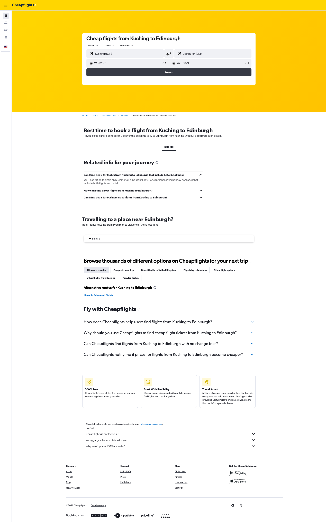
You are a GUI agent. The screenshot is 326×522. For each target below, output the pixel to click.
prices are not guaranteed (151, 424)
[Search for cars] (5, 29)
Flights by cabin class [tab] (195, 270)
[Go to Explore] (5, 37)
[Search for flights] (5, 15)
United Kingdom (109, 115)
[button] (6, 5)
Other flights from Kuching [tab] (101, 278)
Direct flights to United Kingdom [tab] (158, 270)
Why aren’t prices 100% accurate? (105, 446)
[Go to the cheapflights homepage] (24, 5)
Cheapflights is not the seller (102, 434)
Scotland (124, 115)
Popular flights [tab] (131, 278)
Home (85, 115)
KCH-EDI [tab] (169, 147)
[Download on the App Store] (238, 481)
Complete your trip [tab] (123, 270)
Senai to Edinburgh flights (98, 295)
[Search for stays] (5, 22)
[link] (233, 505)
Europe (95, 115)
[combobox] (93, 45)
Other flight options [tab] (224, 270)
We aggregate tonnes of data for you (106, 440)
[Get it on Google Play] (238, 473)
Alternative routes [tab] (96, 270)
